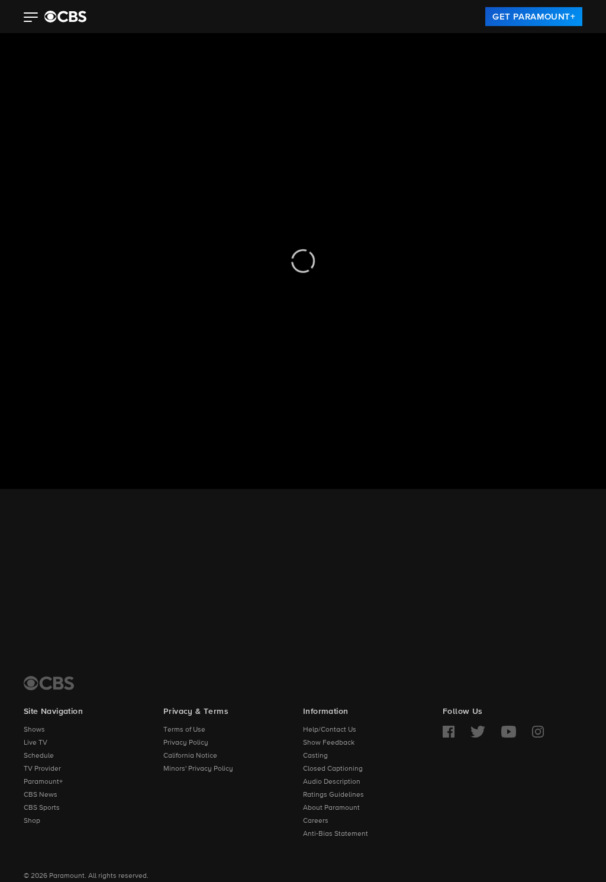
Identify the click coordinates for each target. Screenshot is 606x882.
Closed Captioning (333, 768)
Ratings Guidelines (333, 795)
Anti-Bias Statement (335, 834)
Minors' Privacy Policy (198, 768)
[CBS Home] (49, 683)
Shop (32, 821)
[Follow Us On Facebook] (448, 732)
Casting (315, 755)
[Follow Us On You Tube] (508, 732)
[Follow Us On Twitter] (477, 732)
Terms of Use (184, 729)
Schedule (39, 755)
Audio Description (331, 782)
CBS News (40, 795)
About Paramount (331, 808)
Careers (315, 821)
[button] (31, 18)
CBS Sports (42, 808)
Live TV (35, 742)
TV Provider (42, 768)
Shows (34, 729)
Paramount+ (43, 782)
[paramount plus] (65, 16)
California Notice (190, 755)
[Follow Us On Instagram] (538, 732)
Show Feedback (328, 742)
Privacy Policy (185, 742)
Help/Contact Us (329, 729)
